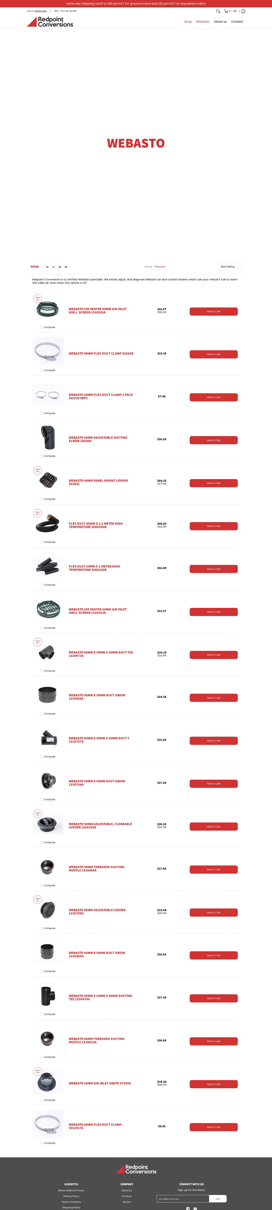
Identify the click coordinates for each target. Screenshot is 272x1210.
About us (127, 1190)
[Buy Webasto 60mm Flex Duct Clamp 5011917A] (47, 1124)
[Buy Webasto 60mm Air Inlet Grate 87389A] (47, 1081)
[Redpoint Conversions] (50, 22)
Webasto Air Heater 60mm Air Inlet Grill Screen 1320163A (98, 611)
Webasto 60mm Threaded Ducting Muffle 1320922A (97, 1040)
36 (59, 267)
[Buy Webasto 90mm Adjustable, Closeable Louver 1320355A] (47, 824)
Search (127, 1202)
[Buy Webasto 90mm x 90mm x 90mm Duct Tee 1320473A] (47, 652)
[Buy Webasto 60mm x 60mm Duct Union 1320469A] (47, 952)
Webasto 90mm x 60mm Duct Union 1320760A (97, 783)
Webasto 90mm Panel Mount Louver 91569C (98, 482)
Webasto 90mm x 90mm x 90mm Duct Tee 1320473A (101, 654)
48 (66, 267)
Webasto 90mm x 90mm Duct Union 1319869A (97, 697)
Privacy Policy (71, 1196)
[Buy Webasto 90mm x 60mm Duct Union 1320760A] (47, 781)
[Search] (218, 11)
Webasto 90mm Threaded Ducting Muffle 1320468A (97, 868)
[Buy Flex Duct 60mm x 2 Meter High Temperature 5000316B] (47, 566)
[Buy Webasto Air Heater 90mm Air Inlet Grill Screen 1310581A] (47, 308)
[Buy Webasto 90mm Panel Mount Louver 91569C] (47, 480)
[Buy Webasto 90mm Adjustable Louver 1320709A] (47, 909)
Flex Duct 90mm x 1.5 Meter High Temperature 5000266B (96, 525)
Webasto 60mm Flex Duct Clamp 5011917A (95, 1126)
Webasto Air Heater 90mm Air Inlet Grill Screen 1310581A (98, 310)
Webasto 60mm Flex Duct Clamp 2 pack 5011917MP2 (101, 396)
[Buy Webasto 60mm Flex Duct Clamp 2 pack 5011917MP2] (47, 394)
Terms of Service (71, 1202)
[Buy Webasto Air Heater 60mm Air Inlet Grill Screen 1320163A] (47, 609)
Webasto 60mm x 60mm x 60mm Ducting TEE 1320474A (100, 997)
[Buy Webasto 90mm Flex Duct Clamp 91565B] (47, 351)
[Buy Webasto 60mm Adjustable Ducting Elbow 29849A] (47, 437)
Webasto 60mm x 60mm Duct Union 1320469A (97, 954)
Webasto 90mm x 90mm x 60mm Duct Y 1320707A (99, 740)
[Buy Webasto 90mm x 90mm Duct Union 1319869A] (47, 695)
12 (47, 267)
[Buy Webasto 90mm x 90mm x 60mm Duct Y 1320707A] (47, 738)
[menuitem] (230, 11)
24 (53, 267)
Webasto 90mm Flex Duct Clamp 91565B (101, 353)
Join (217, 1198)
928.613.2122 (41, 11)
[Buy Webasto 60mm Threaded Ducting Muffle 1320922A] (47, 1038)
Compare (49, 327)
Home (148, 266)
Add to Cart (213, 311)
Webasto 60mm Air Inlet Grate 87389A (100, 1083)
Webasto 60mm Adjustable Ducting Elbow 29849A (98, 439)
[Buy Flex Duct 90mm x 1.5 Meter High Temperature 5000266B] (47, 523)
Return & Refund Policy (71, 1190)
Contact (127, 1196)
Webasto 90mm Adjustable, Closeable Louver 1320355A (100, 825)
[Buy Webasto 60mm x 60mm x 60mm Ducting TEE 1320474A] (47, 995)
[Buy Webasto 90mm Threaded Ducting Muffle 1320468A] (47, 866)
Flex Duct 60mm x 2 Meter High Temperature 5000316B (94, 568)
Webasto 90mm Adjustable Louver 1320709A (97, 911)
